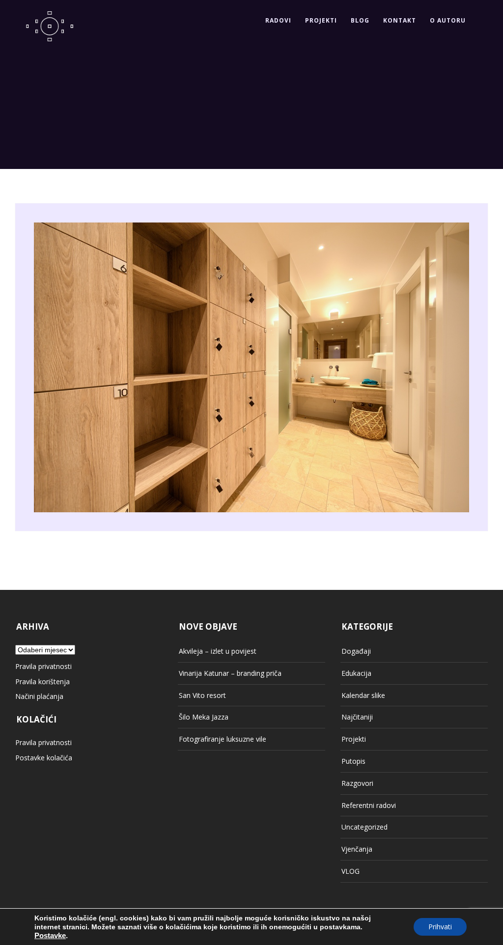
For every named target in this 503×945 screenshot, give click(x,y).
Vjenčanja (356, 849)
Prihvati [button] (440, 926)
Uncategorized (364, 827)
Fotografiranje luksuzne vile (222, 739)
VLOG (350, 871)
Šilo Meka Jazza (203, 717)
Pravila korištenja (42, 681)
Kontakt (399, 20)
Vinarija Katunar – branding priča (230, 673)
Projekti (321, 20)
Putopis (353, 761)
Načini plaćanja (39, 696)
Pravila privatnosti (43, 666)
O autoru (448, 20)
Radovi (278, 20)
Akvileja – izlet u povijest (217, 651)
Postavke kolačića (43, 757)
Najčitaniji (357, 717)
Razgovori (357, 783)
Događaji (356, 651)
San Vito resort (202, 695)
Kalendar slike (363, 695)
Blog (360, 20)
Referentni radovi (368, 805)
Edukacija (356, 673)
